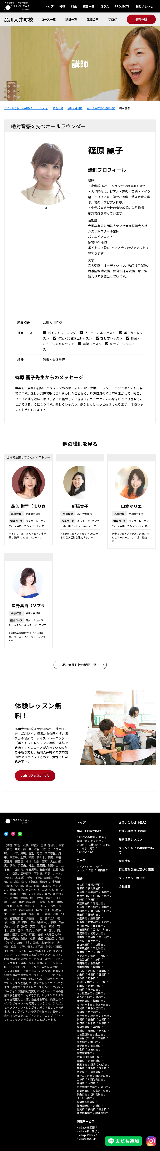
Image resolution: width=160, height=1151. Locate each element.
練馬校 (102, 974)
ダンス (80, 870)
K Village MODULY (87, 1138)
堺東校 (80, 1072)
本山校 (94, 1042)
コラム (104, 6)
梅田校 (80, 1060)
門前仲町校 (83, 929)
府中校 (91, 978)
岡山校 (104, 1087)
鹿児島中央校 (84, 1113)
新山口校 (82, 1094)
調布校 (80, 978)
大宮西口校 (83, 895)
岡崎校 (91, 1030)
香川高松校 (96, 1094)
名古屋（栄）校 (85, 1038)
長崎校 (91, 1109)
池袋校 (91, 970)
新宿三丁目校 (97, 955)
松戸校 (80, 907)
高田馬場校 (83, 967)
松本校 (91, 1023)
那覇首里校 (101, 1113)
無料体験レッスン (130, 839)
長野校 (80, 1023)
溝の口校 (93, 989)
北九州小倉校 (84, 1098)
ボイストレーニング (88, 866)
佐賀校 (80, 1109)
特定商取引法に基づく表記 (136, 869)
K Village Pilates (86, 1135)
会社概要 (124, 886)
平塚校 (105, 1015)
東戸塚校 (82, 1015)
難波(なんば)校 (98, 1064)
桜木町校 (98, 1000)
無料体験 (141, 19)
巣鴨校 (96, 967)
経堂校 (80, 952)
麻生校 (80, 884)
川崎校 (80, 989)
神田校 (80, 914)
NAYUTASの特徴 (86, 837)
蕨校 (106, 895)
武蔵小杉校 (94, 985)
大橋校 (96, 1105)
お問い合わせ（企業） (133, 831)
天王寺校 (82, 1064)
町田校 (80, 985)
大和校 (80, 1012)
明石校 (91, 1083)
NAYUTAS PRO (85, 852)
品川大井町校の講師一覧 (79, 665)
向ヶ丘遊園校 (84, 993)
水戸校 (80, 892)
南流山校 (98, 903)
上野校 (105, 922)
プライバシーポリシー (133, 878)
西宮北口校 (101, 1075)
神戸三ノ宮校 (84, 1075)
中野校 (96, 959)
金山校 (99, 1034)
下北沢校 (98, 948)
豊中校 (80, 1068)
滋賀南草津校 (84, 1053)
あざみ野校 (101, 1004)
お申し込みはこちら (35, 775)
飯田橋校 (95, 918)
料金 (74, 6)
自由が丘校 (83, 944)
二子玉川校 (94, 952)
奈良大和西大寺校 (87, 1087)
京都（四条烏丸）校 (88, 1057)
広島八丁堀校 (100, 1090)
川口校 (96, 895)
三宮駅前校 (94, 1072)
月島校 (80, 922)
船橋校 (105, 907)
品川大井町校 (18, 19)
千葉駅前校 (83, 903)
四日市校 (93, 1049)
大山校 (80, 974)
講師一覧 (71, 19)
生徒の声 (93, 19)
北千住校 (98, 925)
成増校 (91, 974)
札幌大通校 (94, 884)
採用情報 (124, 861)
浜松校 (96, 1027)
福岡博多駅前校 (85, 1102)
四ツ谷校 (82, 955)
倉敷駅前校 (83, 1090)
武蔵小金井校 (84, 982)
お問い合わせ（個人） (133, 822)
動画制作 (103, 870)
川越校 (80, 899)
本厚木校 (93, 1012)
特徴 (62, 6)
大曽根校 (82, 1042)
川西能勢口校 (95, 1079)
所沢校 (91, 899)
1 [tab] (46, 208)
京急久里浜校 (95, 1008)
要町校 (102, 970)
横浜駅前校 (83, 1000)
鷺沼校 (99, 997)
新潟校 (80, 1019)
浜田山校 (95, 963)
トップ (49, 6)
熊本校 (102, 1109)
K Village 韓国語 (86, 1127)
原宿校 (91, 937)
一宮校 (80, 1049)
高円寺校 (82, 963)
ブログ (112, 19)
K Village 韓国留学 (87, 1131)
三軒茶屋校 (83, 948)
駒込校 (80, 970)
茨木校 (102, 1068)
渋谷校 (80, 940)
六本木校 (93, 922)
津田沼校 (95, 910)
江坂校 (91, 1068)
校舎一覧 (88, 6)
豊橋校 (80, 1030)
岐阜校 (102, 1023)
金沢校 (102, 1019)
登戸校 (99, 993)
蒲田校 (80, 937)
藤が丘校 (82, 1045)
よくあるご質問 (85, 848)
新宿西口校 (83, 959)
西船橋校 (82, 910)
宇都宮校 (93, 892)
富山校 (91, 1019)
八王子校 (100, 982)
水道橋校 (82, 918)
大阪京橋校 (94, 1060)
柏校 (106, 910)
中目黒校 (98, 944)
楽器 (91, 870)
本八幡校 (93, 907)
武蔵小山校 (96, 933)
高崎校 (105, 892)
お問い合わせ (144, 6)
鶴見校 (80, 1008)
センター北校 (84, 1004)
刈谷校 (102, 1030)
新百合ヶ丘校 (84, 997)
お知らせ (96, 841)
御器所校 (95, 1045)
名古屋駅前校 (84, 1034)
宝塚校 (80, 1079)
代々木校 (93, 940)
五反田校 (82, 933)
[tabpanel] (46, 174)
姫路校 (80, 1083)
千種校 (101, 1038)
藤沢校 (94, 1015)
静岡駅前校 (83, 1027)
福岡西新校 (83, 1105)
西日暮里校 (83, 925)
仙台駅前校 (94, 888)
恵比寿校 (104, 937)
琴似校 (80, 888)
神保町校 (93, 914)
